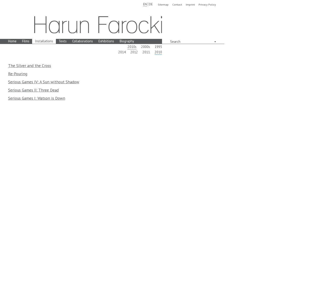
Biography (127, 41)
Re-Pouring (17, 73)
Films (25, 41)
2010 (158, 52)
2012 (134, 52)
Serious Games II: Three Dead (33, 90)
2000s (145, 46)
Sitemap (163, 4)
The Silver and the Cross (29, 65)
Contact (177, 4)
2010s (132, 46)
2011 (146, 52)
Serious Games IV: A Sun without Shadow (43, 82)
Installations (44, 41)
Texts (63, 41)
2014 (122, 52)
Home (12, 41)
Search (175, 41)
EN (145, 4)
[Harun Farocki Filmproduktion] (98, 24)
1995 (158, 46)
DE (151, 4)
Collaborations (82, 41)
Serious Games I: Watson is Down (36, 98)
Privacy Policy (207, 4)
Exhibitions (106, 41)
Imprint (190, 4)
